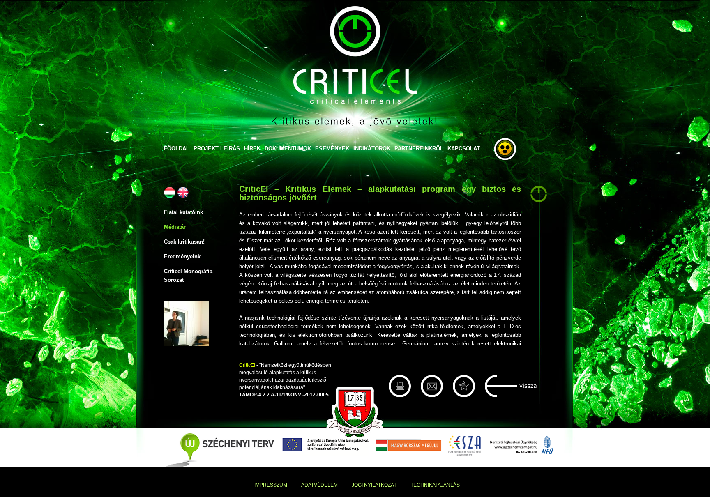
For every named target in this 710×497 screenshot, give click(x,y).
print (400, 386)
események (332, 148)
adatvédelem (319, 485)
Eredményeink (182, 256)
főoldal (176, 148)
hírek (252, 148)
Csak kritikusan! (184, 242)
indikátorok (371, 148)
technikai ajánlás (435, 485)
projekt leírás (217, 148)
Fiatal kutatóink (183, 212)
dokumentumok (288, 148)
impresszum (270, 485)
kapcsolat (463, 148)
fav (464, 386)
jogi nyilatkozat (374, 485)
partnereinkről (418, 148)
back (511, 386)
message (432, 386)
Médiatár (175, 227)
